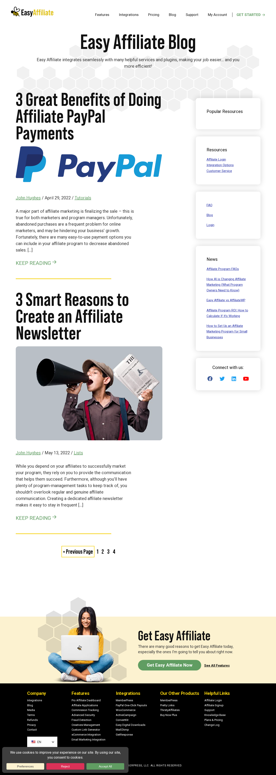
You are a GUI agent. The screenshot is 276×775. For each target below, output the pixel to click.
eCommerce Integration (86, 734)
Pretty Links (167, 705)
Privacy (31, 725)
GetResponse (124, 734)
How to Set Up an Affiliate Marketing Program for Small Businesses (227, 331)
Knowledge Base (215, 715)
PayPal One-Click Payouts (131, 705)
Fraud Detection (81, 720)
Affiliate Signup (214, 705)
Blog (210, 215)
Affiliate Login (216, 159)
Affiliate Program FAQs (223, 269)
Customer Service (219, 171)
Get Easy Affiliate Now (169, 665)
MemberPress (124, 700)
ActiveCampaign (126, 715)
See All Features (217, 665)
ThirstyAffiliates (170, 710)
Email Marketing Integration (88, 739)
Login (210, 225)
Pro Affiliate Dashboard (86, 700)
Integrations (34, 700)
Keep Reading (33, 263)
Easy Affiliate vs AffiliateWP (226, 300)
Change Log (212, 725)
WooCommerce (125, 710)
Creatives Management (86, 725)
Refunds (32, 720)
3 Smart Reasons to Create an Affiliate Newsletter (72, 316)
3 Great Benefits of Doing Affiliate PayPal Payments (89, 116)
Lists (78, 452)
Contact (32, 729)
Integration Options (220, 165)
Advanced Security (83, 715)
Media (31, 710)
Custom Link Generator (86, 729)
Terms (31, 715)
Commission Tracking (85, 710)
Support (209, 710)
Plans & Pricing (213, 720)
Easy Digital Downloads (130, 725)
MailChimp (122, 729)
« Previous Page (78, 552)
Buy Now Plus (168, 715)
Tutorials (83, 197)
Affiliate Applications (85, 705)
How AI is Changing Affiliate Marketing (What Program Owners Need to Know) (226, 284)
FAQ (209, 205)
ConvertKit (122, 720)
